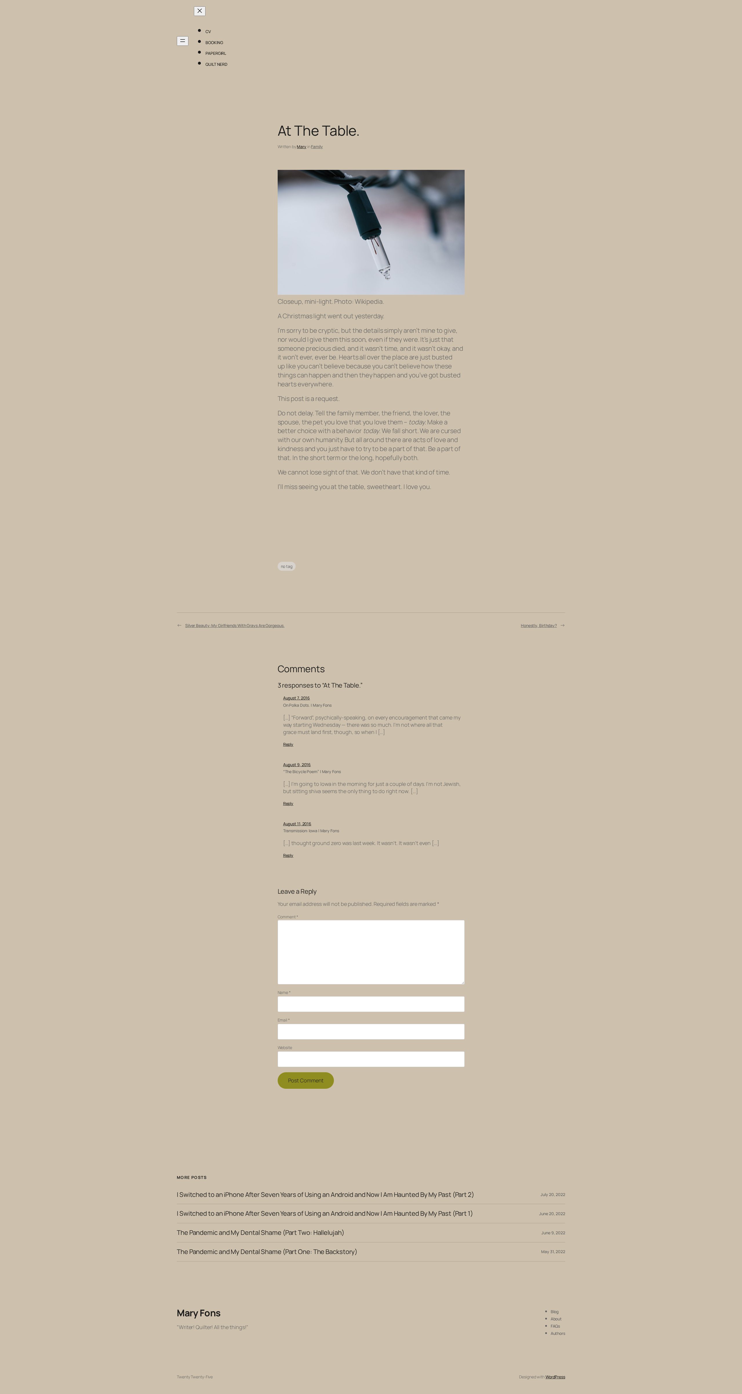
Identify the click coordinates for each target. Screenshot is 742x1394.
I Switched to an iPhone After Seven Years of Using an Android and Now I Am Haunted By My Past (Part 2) (325, 1194)
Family (317, 146)
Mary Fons (199, 1312)
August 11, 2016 (297, 823)
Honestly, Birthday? (539, 625)
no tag (286, 566)
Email (284, 1020)
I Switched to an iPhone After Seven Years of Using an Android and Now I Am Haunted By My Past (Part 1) (325, 1213)
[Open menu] (182, 41)
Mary (301, 146)
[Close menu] (199, 11)
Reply (288, 744)
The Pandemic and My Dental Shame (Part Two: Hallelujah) (260, 1232)
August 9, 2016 (297, 764)
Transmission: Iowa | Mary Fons (311, 830)
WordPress (555, 1377)
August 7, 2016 (296, 698)
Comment (288, 916)
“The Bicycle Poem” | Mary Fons (312, 771)
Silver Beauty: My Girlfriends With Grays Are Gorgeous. (235, 625)
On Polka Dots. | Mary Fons (307, 705)
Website (285, 1047)
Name (284, 992)
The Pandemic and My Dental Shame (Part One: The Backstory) (267, 1251)
